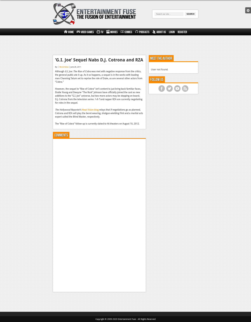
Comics (128, 32)
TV (102, 32)
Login (172, 32)
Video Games (87, 32)
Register (182, 32)
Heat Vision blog (90, 109)
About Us (161, 32)
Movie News (64, 67)
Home (71, 32)
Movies (114, 32)
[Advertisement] (125, 44)
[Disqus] (99, 177)
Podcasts (144, 32)
